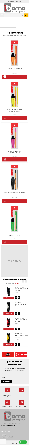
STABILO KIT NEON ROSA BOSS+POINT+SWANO (14, 152)
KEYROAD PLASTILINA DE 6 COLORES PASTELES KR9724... (19, 319)
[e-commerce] (14, 8)
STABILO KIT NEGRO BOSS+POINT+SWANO (14, 192)
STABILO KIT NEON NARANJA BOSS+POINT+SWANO (14, 69)
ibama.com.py (14, 442)
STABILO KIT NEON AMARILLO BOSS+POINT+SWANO (14, 110)
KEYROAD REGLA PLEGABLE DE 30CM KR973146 (19, 334)
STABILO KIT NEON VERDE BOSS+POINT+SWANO (14, 234)
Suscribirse (6, 381)
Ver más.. (22, 37)
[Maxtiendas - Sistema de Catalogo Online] (7, 435)
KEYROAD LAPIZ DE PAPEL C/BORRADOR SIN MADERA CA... (19, 288)
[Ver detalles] (14, 53)
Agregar (6, 298)
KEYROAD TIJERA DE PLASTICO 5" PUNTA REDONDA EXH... (17, 304)
